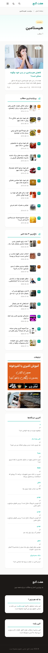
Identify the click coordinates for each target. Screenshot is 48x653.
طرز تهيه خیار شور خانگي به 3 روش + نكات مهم (18, 119)
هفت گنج (38, 582)
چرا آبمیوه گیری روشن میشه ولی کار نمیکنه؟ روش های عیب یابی (18, 329)
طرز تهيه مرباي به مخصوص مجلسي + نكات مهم (19, 144)
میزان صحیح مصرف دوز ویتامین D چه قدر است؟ (18, 219)
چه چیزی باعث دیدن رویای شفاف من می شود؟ (25, 445)
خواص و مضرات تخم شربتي (19, 205)
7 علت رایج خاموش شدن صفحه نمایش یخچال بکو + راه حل (18, 242)
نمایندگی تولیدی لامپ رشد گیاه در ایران (18, 317)
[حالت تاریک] (13, 3)
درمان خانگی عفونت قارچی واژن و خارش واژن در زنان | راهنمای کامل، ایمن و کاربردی (18, 107)
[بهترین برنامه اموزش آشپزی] (24, 376)
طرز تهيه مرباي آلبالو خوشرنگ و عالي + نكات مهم (18, 169)
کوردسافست (20, 606)
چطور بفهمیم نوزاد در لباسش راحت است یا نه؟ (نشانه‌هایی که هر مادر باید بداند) (18, 280)
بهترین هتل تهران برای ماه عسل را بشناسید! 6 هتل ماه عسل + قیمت (24, 548)
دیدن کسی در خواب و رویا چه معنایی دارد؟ (27, 562)
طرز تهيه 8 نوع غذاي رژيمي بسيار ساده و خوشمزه (19, 132)
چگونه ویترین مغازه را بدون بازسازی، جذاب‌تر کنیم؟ (19, 267)
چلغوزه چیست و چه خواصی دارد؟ (30, 431)
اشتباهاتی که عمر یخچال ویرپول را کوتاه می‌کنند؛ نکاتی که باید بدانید (18, 305)
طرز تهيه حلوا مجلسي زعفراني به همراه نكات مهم (18, 181)
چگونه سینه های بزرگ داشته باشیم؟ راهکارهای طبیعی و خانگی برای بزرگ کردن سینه (18, 156)
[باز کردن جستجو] (19, 3)
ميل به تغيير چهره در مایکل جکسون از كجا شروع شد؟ (25, 461)
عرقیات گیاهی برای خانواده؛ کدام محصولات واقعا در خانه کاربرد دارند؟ (18, 342)
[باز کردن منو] (7, 3)
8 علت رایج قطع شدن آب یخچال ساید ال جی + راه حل (19, 292)
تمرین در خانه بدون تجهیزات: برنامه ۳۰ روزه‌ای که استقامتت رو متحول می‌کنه (25, 475)
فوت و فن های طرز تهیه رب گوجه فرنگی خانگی (19, 194)
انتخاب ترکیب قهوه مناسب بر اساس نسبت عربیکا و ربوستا (18, 255)
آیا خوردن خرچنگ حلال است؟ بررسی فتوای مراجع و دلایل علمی (24, 504)
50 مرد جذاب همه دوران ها (32, 489)
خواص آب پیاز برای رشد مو (32, 533)
